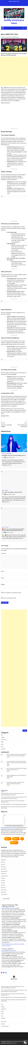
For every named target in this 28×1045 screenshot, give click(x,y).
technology (3, 748)
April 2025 (3, 885)
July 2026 (3, 862)
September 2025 (4, 875)
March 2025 (3, 887)
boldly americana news (14, 21)
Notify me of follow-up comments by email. (11, 592)
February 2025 (4, 889)
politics (6, 527)
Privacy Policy (3, 1021)
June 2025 (3, 880)
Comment (3, 553)
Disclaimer (3, 1023)
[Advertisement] (14, 71)
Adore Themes (13, 1043)
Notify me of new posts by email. (8, 598)
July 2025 (3, 878)
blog (2, 734)
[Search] (25, 28)
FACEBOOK (14, 842)
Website (3, 584)
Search (24, 730)
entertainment (8, 453)
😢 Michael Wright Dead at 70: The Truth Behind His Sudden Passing (13, 804)
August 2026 (3, 859)
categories (3, 737)
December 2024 (4, 894)
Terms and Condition (5, 1026)
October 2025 (3, 873)
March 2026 (3, 866)
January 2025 (3, 892)
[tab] (14, 933)
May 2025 (3, 882)
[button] (25, 1042)
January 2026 (3, 869)
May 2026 (3, 864)
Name (3, 571)
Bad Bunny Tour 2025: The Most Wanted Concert (13, 455)
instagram (16, 838)
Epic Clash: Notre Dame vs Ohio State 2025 (12, 492)
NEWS (7, 416)
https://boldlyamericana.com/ (8, 827)
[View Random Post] (23, 28)
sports (6, 490)
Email (2, 578)
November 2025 (4, 871)
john (18, 37)
